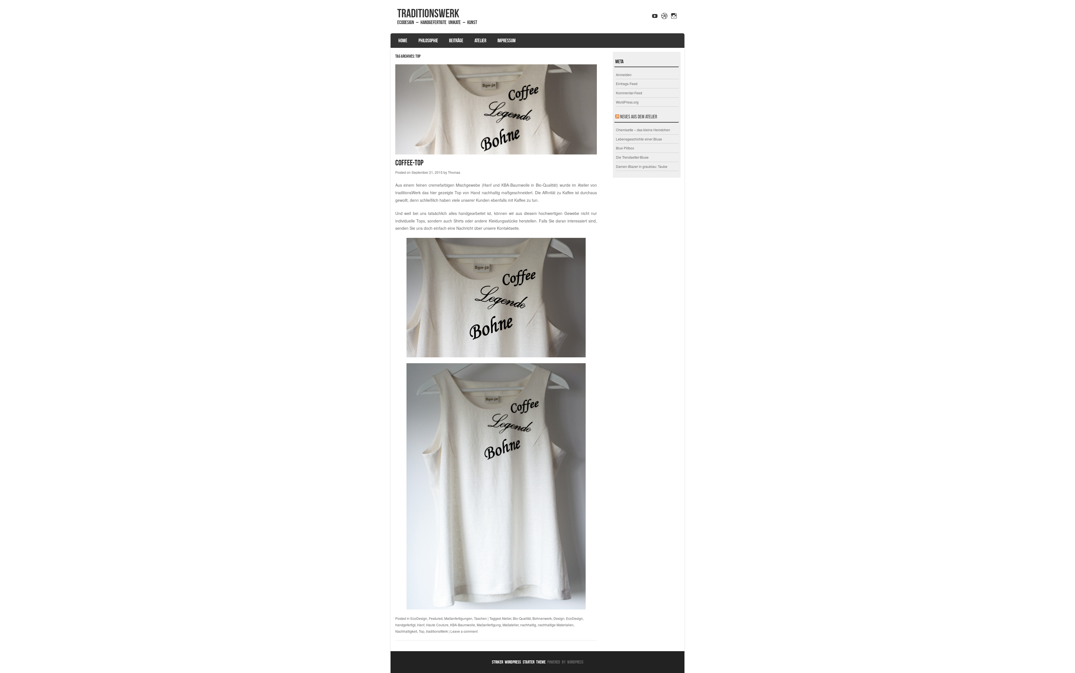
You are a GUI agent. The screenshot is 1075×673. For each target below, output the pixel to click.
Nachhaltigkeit (406, 631)
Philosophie (428, 40)
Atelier (480, 40)
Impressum (506, 40)
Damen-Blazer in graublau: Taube (641, 166)
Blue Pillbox (625, 148)
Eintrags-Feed (626, 83)
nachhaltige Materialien (556, 624)
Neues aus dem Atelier (638, 116)
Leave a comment (464, 631)
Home (402, 40)
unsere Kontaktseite (501, 228)
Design (558, 618)
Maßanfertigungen (458, 618)
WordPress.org (627, 102)
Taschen (480, 618)
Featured (436, 618)
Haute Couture (437, 624)
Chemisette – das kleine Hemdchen (643, 129)
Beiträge (456, 40)
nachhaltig (528, 624)
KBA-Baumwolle (462, 624)
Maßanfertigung (489, 624)
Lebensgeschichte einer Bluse (639, 139)
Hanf (420, 624)
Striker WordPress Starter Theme (519, 662)
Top (421, 631)
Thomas (454, 172)
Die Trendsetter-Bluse (632, 157)
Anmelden (624, 74)
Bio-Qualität (522, 618)
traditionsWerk (428, 13)
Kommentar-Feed (629, 92)
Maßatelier (510, 624)
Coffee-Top (409, 162)
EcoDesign (418, 618)
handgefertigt (405, 624)
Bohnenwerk (542, 618)
